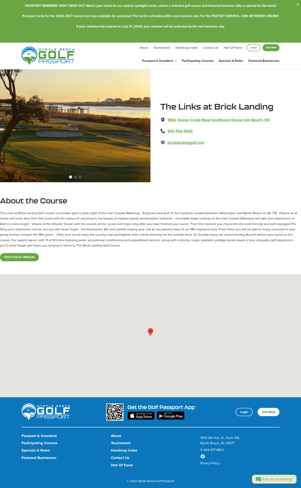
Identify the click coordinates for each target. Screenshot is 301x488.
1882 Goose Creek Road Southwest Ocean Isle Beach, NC (218, 120)
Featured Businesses (264, 60)
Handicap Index (186, 47)
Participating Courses (198, 60)
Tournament (161, 47)
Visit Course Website (19, 257)
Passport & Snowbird (157, 60)
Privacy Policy (210, 463)
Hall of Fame (233, 47)
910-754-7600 (180, 131)
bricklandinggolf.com (186, 142)
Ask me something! (277, 479)
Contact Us (210, 47)
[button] (70, 177)
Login (253, 47)
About (143, 47)
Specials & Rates (231, 60)
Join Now (271, 47)
